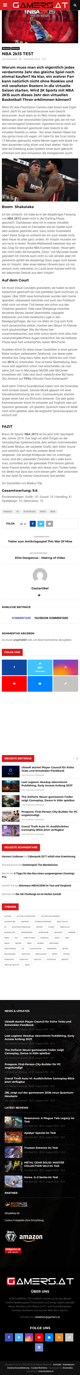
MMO (29, 943)
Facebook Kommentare (51, 618)
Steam (66, 954)
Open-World (10, 949)
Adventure (9, 922)
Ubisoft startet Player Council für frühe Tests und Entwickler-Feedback (47, 769)
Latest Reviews (16, 1107)
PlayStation (29, 512)
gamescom (9, 932)
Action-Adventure (26, 916)
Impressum (68, 1364)
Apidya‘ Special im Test (40, 1133)
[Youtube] (39, 1337)
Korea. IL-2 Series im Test (41, 1177)
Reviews (15, 48)
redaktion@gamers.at (47, 1317)
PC (18, 512)
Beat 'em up (62, 922)
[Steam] (69, 1337)
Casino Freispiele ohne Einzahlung (24, 1220)
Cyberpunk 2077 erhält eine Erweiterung (51, 856)
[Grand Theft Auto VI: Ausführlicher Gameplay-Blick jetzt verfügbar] (11, 831)
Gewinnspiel (27, 932)
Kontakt (57, 1364)
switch (37, 959)
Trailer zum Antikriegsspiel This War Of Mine (40, 541)
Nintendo (54, 943)
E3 (5, 927)
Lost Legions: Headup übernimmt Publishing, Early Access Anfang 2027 (47, 783)
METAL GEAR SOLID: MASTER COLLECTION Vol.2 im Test (44, 1164)
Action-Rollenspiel (50, 916)
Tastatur (51, 959)
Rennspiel (52, 949)
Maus (7, 943)
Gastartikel (11, 59)
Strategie (9, 959)
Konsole (6, 48)
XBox (52, 512)
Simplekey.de (12, 1213)
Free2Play (65, 927)
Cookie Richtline (39, 1368)
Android (25, 922)
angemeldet (20, 639)
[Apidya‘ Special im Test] (13, 1137)
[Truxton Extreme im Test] (13, 1152)
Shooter (25, 954)
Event (52, 927)
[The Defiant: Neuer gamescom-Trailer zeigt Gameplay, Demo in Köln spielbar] (11, 801)
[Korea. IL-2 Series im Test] (13, 1181)
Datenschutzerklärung (18, 1368)
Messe (18, 943)
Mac (67, 938)
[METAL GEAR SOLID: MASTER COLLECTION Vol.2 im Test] (13, 1167)
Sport (43, 512)
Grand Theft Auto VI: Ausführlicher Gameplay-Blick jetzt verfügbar (45, 828)
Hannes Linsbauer (35, 775)
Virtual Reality (12, 965)
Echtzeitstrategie (21, 927)
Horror (71, 932)
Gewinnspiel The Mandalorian (40, 864)
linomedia (68, 1368)
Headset (58, 932)
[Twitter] (19, 1337)
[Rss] (59, 1337)
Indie (6, 938)
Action (7, 916)
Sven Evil (33, 1137)
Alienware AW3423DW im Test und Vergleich (45, 885)
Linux (57, 938)
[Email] (49, 1337)
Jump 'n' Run (29, 938)
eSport (39, 927)
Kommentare (21, 618)
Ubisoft (65, 959)
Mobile (40, 943)
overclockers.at (46, 1371)
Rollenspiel (10, 954)
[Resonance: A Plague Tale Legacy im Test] (13, 1122)
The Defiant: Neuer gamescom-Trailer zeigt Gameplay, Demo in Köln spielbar (48, 798)
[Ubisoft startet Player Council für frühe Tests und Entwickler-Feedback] (11, 771)
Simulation (40, 954)
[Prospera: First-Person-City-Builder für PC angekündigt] (11, 816)
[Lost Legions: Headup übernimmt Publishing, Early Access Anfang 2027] (11, 786)
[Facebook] (9, 1337)
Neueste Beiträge (18, 758)
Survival (24, 959)
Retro (65, 949)
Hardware (43, 932)
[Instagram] (29, 1337)
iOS (16, 938)
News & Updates (17, 1011)
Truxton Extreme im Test (41, 1147)
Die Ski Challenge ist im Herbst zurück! (38, 894)
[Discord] (39, 1347)
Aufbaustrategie (43, 922)
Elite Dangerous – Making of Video (40, 558)
